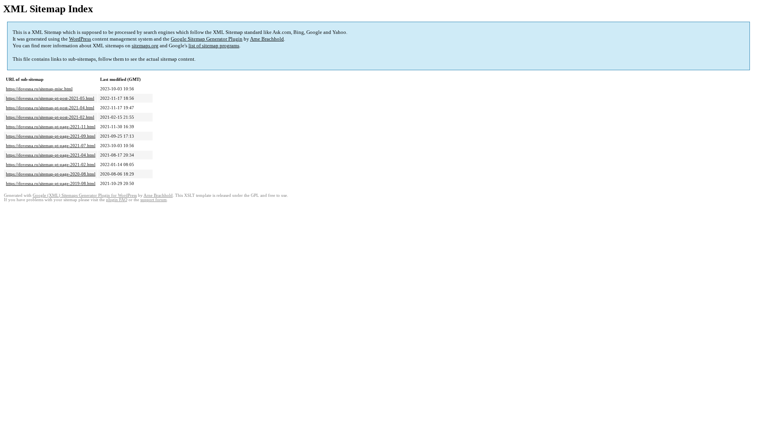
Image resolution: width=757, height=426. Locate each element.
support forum (153, 200)
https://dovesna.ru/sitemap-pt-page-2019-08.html (50, 183)
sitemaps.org (145, 46)
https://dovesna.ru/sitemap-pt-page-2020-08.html (50, 174)
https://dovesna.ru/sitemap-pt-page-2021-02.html (50, 164)
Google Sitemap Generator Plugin (206, 39)
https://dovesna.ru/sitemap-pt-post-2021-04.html (50, 107)
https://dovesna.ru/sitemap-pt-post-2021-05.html (50, 98)
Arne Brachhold (267, 39)
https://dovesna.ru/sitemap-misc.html (39, 88)
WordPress (80, 39)
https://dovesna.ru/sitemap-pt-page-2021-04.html (50, 155)
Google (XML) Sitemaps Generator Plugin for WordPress (85, 195)
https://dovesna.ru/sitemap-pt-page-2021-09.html (50, 136)
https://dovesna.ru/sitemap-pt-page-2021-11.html (50, 126)
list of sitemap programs (213, 46)
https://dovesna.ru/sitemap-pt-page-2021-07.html (50, 145)
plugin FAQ (116, 200)
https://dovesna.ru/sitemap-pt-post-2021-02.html (50, 117)
